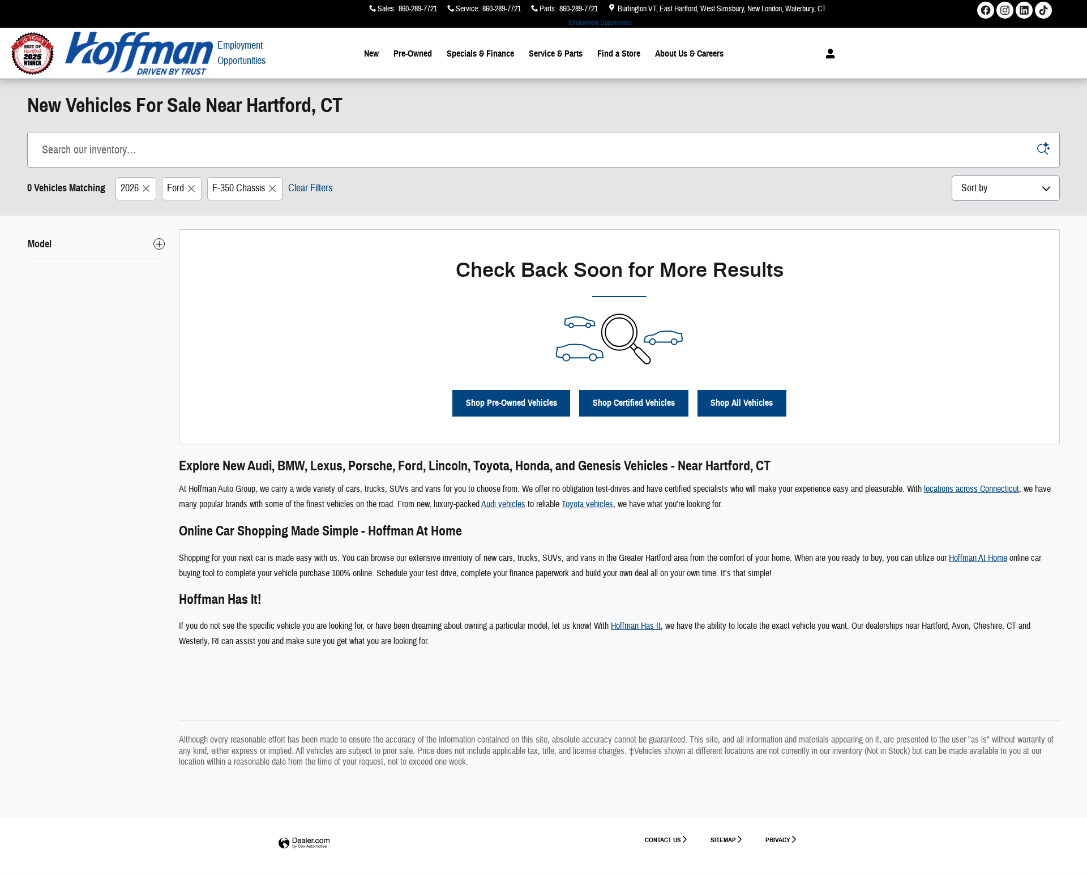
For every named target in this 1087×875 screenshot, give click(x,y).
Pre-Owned (412, 53)
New (371, 53)
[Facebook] (985, 10)
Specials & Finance (480, 53)
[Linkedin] (1024, 10)
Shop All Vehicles (742, 402)
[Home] (32, 53)
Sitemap (723, 839)
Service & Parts (556, 53)
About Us (689, 53)
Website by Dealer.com (304, 844)
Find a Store (618, 53)
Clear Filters (310, 188)
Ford (175, 188)
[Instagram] (1004, 10)
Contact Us (663, 839)
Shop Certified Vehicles (634, 402)
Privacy (777, 839)
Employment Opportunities (600, 22)
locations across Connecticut (971, 489)
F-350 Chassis (238, 188)
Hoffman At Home (978, 558)
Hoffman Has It (636, 626)
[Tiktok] (1043, 10)
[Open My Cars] (827, 53)
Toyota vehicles (587, 504)
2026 (130, 188)
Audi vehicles (503, 504)
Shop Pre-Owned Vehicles (511, 402)
